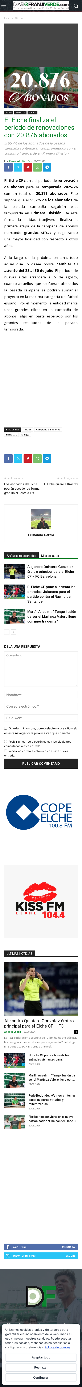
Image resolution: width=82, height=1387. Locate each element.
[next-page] (13, 632)
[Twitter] (18, 167)
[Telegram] (47, 167)
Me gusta (68, 1246)
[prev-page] (6, 632)
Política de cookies (57, 1347)
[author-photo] (41, 529)
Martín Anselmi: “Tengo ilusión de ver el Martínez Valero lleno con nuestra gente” (51, 616)
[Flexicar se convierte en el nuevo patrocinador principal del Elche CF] (14, 1122)
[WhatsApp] (37, 167)
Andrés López (12, 1031)
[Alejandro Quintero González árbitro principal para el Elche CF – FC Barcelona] (14, 571)
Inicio (7, 18)
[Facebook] (8, 167)
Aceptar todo (41, 1357)
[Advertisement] (41, 44)
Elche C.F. (20, 112)
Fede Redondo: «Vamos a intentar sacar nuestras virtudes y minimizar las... (52, 1100)
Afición (19, 18)
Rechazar (41, 1367)
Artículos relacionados (21, 555)
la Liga (25, 434)
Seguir (70, 1255)
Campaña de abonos (48, 429)
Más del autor (50, 555)
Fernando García (19, 161)
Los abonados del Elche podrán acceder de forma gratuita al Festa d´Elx (22, 488)
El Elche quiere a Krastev (61, 484)
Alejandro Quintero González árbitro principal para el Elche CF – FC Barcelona (50, 571)
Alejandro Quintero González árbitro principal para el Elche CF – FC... (39, 1023)
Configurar (41, 1377)
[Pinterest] (28, 167)
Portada (32, 112)
